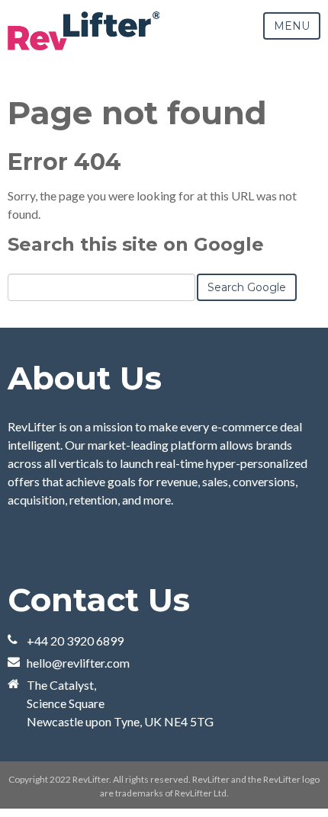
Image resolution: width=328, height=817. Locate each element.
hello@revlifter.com (78, 662)
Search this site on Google (136, 244)
